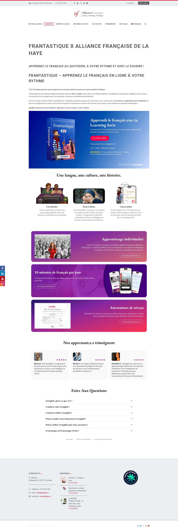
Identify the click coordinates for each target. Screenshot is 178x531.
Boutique (123, 24)
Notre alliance (35, 24)
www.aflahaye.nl (45, 496)
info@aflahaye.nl (42, 493)
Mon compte (144, 3)
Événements (110, 24)
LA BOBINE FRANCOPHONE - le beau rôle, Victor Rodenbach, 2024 (76, 502)
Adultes (48, 24)
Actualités (97, 24)
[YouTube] (87, 3)
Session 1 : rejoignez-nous (76, 479)
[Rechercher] (145, 24)
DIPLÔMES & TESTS (80, 24)
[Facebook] (74, 3)
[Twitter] (80, 3)
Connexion (130, 3)
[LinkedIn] (77, 3)
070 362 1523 (62, 3)
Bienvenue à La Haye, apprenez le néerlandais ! (78, 489)
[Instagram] (83, 3)
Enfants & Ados (63, 24)
